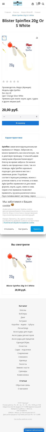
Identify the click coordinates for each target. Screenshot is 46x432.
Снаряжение (23, 353)
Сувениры (23, 371)
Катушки (23, 321)
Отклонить (9, 229)
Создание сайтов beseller (34, 430)
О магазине (23, 388)
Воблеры (23, 313)
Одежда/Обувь (22, 342)
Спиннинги (22, 357)
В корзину (20, 123)
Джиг (23, 317)
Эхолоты (23, 364)
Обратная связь (23, 385)
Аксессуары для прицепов (23, 339)
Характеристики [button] (13, 137)
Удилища (23, 360)
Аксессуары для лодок (23, 331)
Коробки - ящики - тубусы (23, 324)
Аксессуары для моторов (23, 335)
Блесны (23, 310)
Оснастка (23, 346)
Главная (8, 12)
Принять (37, 229)
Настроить (23, 229)
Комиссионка (23, 375)
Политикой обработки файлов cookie (19, 222)
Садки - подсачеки (23, 349)
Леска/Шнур (23, 328)
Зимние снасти (22, 367)
